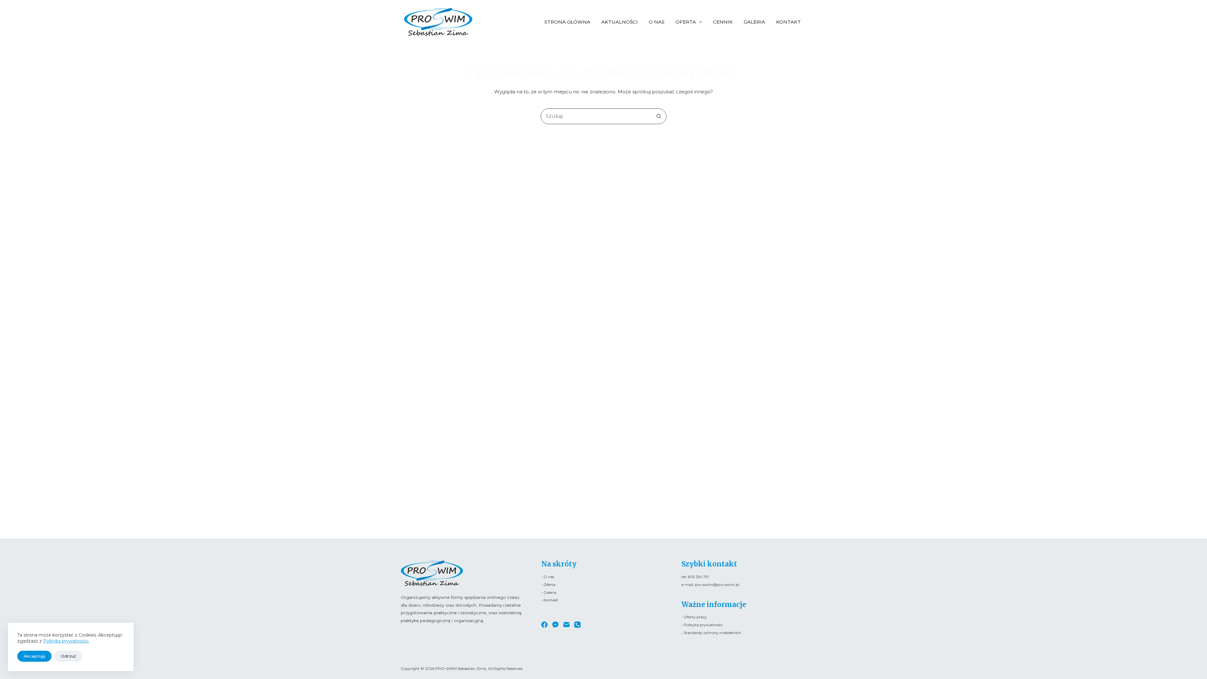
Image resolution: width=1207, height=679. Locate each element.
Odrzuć (68, 656)
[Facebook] (544, 624)
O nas (656, 22)
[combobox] (596, 116)
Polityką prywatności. (66, 641)
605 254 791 (698, 576)
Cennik (723, 22)
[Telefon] (577, 624)
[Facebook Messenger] (555, 624)
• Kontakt (549, 600)
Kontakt (788, 22)
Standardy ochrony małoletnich (712, 632)
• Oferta (548, 584)
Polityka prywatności (703, 624)
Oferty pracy (695, 617)
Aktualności (619, 22)
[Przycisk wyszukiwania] (658, 116)
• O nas (547, 576)
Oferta (685, 22)
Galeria (754, 22)
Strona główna (567, 22)
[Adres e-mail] (566, 624)
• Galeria (548, 592)
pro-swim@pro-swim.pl (717, 584)
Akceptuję (34, 656)
